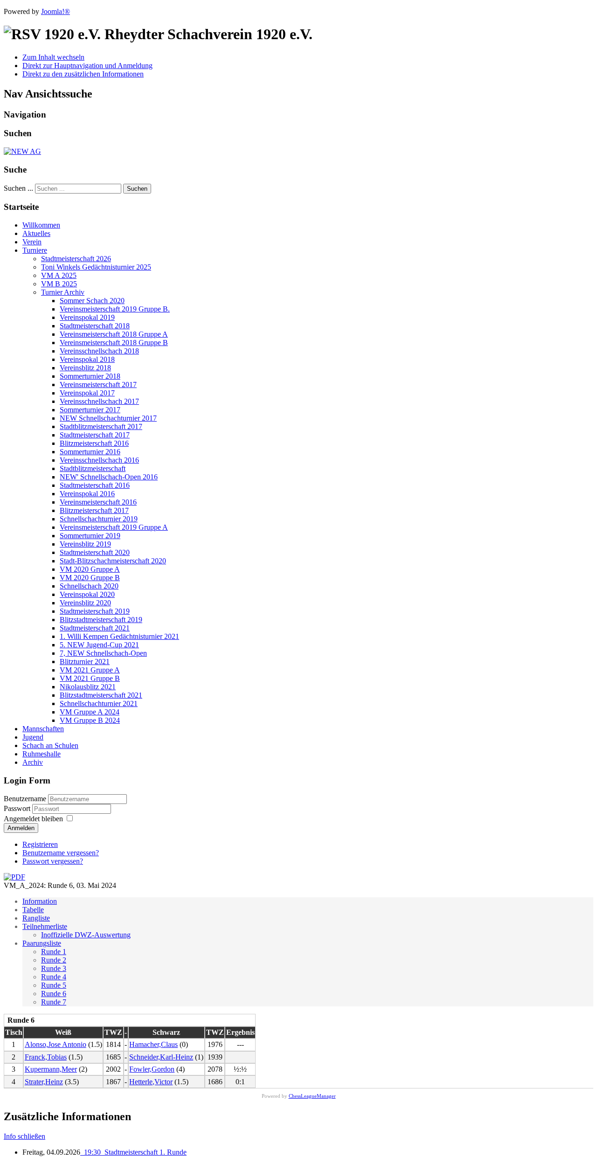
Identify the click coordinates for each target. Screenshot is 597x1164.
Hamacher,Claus (153, 1044)
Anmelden (21, 827)
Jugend (32, 737)
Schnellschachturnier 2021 (99, 703)
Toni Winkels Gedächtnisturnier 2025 (96, 267)
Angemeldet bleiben (33, 819)
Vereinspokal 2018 (87, 359)
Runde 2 (53, 960)
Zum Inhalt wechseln (53, 57)
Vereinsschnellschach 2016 (99, 460)
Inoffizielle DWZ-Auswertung (86, 935)
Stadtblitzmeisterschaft (92, 468)
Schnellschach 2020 (89, 586)
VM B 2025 (59, 284)
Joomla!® (55, 11)
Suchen (137, 188)
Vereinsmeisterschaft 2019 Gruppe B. (115, 309)
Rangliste (36, 918)
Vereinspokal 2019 (87, 317)
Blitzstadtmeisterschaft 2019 (101, 620)
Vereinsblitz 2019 (85, 544)
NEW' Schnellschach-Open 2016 (109, 477)
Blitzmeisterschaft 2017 (94, 510)
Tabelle (33, 910)
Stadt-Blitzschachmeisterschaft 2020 (113, 561)
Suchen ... (18, 188)
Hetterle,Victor (151, 1082)
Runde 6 (53, 994)
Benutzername (25, 799)
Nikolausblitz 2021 (88, 687)
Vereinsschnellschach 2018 (99, 351)
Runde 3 (53, 968)
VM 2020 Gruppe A (90, 569)
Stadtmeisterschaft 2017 (95, 435)
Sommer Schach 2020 (92, 301)
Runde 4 (53, 977)
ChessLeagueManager (312, 1096)
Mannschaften (43, 729)
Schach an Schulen (50, 745)
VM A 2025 (58, 275)
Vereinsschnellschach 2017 (99, 401)
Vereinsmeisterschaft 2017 (98, 384)
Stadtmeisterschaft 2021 (95, 628)
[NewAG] (22, 151)
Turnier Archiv (62, 292)
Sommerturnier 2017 (90, 410)
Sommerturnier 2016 (90, 452)
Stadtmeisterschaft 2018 (95, 326)
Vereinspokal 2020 (87, 594)
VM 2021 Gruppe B (90, 678)
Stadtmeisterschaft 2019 (95, 611)
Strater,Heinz (44, 1082)
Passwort (18, 808)
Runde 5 (53, 985)
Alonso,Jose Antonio (55, 1044)
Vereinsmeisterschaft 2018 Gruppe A (114, 334)
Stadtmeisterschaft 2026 (76, 259)
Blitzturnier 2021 (85, 661)
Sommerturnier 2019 (90, 536)
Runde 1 (53, 952)
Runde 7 (53, 1002)
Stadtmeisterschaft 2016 (95, 485)
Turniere (34, 250)
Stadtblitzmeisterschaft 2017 (101, 426)
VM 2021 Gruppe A (90, 670)
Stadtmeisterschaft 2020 (95, 552)
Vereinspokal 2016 (87, 494)
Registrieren (40, 844)
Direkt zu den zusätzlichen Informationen (83, 74)
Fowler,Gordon (151, 1069)
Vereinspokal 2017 (87, 393)
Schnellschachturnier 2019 (99, 519)
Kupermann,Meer (51, 1069)
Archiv (32, 762)
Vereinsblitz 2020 (85, 603)
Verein (32, 242)
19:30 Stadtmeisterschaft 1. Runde (133, 1152)
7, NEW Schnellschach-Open (103, 653)
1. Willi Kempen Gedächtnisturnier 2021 (119, 636)
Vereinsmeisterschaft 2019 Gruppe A (114, 527)
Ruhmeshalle (41, 754)
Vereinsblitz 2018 (85, 368)
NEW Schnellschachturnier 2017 (108, 418)
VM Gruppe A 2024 (89, 712)
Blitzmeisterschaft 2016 (94, 443)
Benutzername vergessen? (60, 853)
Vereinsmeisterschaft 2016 (98, 502)
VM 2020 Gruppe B (90, 578)
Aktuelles (36, 233)
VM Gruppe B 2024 (90, 720)
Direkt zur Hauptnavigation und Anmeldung (87, 65)
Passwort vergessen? (52, 861)
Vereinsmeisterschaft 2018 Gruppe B (114, 342)
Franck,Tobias (46, 1057)
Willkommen (41, 225)
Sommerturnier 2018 (90, 376)
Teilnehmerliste (44, 926)
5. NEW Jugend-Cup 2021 (99, 645)
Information (39, 901)
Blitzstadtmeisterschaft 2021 (101, 695)
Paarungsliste (41, 943)
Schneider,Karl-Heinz (161, 1057)
